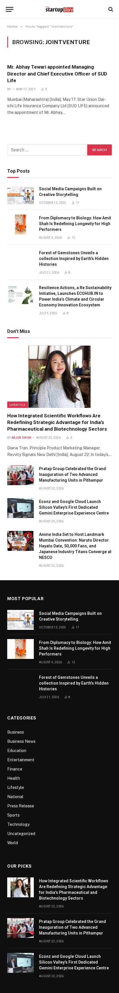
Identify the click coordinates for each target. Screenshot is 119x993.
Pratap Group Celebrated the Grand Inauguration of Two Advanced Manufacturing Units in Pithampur (72, 474)
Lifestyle (18, 404)
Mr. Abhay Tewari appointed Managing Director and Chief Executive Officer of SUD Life (57, 73)
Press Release (20, 806)
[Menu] (9, 9)
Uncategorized (21, 833)
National (15, 796)
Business (15, 732)
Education (16, 750)
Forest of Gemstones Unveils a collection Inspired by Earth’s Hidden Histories (74, 258)
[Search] (110, 9)
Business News (21, 741)
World (12, 843)
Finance (14, 769)
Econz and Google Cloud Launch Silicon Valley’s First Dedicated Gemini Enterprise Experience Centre (74, 507)
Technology (18, 824)
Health (13, 778)
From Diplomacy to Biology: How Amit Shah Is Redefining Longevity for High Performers (75, 224)
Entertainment (20, 760)
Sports (13, 815)
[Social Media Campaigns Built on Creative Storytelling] (20, 195)
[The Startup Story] (59, 9)
